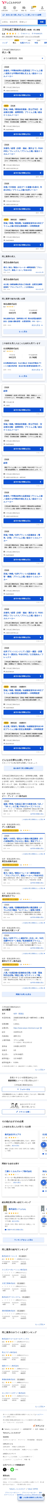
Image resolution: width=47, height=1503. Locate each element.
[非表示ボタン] (43, 1495)
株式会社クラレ (8, 896)
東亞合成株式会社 (9, 861)
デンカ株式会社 (8, 827)
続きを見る (36, 325)
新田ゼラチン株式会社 (11, 961)
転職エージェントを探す (30, 1449)
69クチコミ (26, 34)
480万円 (23, 1373)
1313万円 (23, 1318)
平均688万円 (38, 34)
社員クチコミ (25, 42)
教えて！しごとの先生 (10, 1457)
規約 (40, 1492)
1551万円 (23, 1277)
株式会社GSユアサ (13, 1134)
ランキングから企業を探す (11, 1449)
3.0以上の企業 (19, 36)
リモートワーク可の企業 (32, 36)
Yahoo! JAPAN (32, 1489)
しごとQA (15, 10)
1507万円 (23, 1304)
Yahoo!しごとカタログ (11, 1429)
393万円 (23, 1359)
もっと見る (39, 1070)
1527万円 (23, 1290)
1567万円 (23, 1263)
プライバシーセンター (29, 1492)
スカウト (32, 10)
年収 (37, 42)
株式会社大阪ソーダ (10, 930)
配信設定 (39, 1440)
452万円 (23, 1346)
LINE (16, 1469)
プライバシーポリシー (12, 1492)
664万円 (23, 1400)
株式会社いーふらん (17, 1209)
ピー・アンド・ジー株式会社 (14, 796)
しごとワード (18, 1459)
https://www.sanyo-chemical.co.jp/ (26, 1028)
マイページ (42, 10)
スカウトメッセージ (9, 1440)
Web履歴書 (31, 1440)
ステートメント (9, 1495)
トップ (4, 43)
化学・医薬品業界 (7, 36)
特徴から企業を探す (18, 1447)
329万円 (23, 1387)
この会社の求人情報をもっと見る (32, 819)
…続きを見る (15, 1145)
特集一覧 (24, 10)
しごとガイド (7, 1459)
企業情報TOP (27, 1429)
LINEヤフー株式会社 (9, 1479)
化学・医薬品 (18, 1014)
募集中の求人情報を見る (15, 1229)
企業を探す (4, 10)
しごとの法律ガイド (25, 1457)
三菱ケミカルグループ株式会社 (18, 1171)
